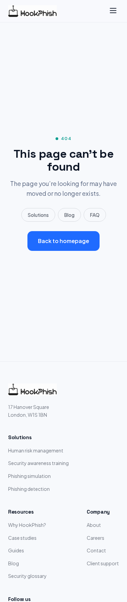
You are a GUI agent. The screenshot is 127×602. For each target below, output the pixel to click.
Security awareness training (38, 463)
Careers (95, 538)
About (94, 525)
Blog (69, 215)
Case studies (22, 538)
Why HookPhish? (27, 525)
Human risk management (35, 450)
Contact (96, 550)
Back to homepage (63, 240)
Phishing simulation (29, 476)
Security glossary (27, 576)
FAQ (95, 215)
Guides (16, 550)
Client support (103, 563)
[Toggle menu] (113, 11)
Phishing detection (29, 489)
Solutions (38, 215)
